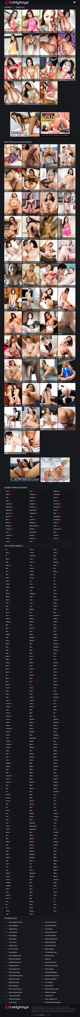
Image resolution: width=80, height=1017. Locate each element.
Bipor (8, 672)
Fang (8, 810)
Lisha (32, 697)
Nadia (32, 816)
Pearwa (56, 644)
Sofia (55, 754)
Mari (32, 725)
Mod (31, 794)
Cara (8, 710)
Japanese (34, 513)
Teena (56, 813)
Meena (32, 747)
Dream (9, 782)
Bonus (9, 684)
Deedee (9, 763)
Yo (55, 889)
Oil (55, 581)
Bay (7, 637)
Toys (56, 532)
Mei (31, 750)
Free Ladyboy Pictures (15, 922)
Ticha (56, 820)
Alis (7, 562)
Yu (54, 898)
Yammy (56, 879)
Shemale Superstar (51, 932)
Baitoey (9, 622)
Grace (8, 873)
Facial (9, 541)
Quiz (55, 700)
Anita (8, 587)
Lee (32, 672)
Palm (56, 603)
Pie (55, 656)
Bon (8, 681)
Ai (7, 556)
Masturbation (35, 526)
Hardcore (34, 507)
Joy (31, 590)
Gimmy (8, 848)
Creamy (9, 744)
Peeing (33, 535)
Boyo (8, 694)
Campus (9, 703)
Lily (31, 681)
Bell (8, 653)
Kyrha (32, 662)
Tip (54, 826)
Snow (55, 747)
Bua (8, 697)
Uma (55, 838)
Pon (55, 675)
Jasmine (33, 556)
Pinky (56, 666)
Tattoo (56, 522)
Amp (8, 578)
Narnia (32, 851)
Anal (8, 491)
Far (8, 813)
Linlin (32, 691)
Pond (56, 678)
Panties (33, 529)
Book (8, 688)
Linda (32, 688)
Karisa (32, 622)
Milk (32, 763)
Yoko (55, 892)
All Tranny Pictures (14, 972)
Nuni (55, 565)
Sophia (56, 766)
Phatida (56, 647)
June (32, 603)
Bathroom (10, 507)
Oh (54, 578)
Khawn (33, 640)
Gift (8, 838)
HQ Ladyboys (13, 939)
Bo (7, 675)
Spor (55, 772)
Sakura (56, 719)
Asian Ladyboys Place (15, 992)
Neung (32, 876)
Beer (8, 650)
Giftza (8, 842)
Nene (32, 870)
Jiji (31, 581)
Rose (55, 710)
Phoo (55, 653)
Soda (56, 750)
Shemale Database (14, 999)
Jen (32, 565)
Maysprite (33, 738)
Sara (55, 732)
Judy (32, 596)
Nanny (32, 845)
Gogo (8, 864)
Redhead (57, 491)
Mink (32, 779)
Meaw (32, 741)
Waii (55, 854)
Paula (56, 637)
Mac (31, 710)
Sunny (56, 785)
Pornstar (33, 538)
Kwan (32, 656)
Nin (31, 882)
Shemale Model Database (53, 1002)
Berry (8, 669)
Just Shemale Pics (50, 935)
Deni (8, 769)
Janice (32, 552)
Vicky (55, 848)
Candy (9, 706)
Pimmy (56, 662)
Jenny (32, 568)
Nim (32, 879)
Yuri (55, 908)
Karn (32, 625)
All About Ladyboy (50, 992)
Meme (32, 754)
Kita (32, 650)
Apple (8, 600)
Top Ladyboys (13, 932)
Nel (31, 867)
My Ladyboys (13, 935)
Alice (8, 559)
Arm (8, 609)
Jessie (32, 574)
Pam (55, 609)
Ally (8, 568)
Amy (8, 581)
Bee (8, 647)
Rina (55, 706)
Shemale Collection (51, 979)
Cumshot (10, 535)
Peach (56, 640)
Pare (55, 625)
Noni (31, 904)
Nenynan (33, 873)
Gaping (33, 500)
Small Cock (57, 504)
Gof (7, 860)
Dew (8, 772)
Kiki (31, 644)
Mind (32, 772)
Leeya (32, 675)
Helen (8, 889)
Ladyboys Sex (13, 945)
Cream (8, 741)
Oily (55, 584)
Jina (32, 584)
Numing (56, 562)
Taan (55, 794)
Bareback (10, 504)
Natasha (33, 854)
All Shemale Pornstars (52, 989)
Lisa (32, 694)
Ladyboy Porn (49, 995)
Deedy (8, 766)
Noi (31, 895)
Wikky (55, 870)
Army (8, 612)
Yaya (55, 882)
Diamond (9, 776)
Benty (8, 662)
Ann (8, 590)
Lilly (31, 678)
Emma (9, 794)
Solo (56, 513)
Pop (55, 688)
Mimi (32, 769)
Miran (32, 788)
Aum (8, 615)
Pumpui (56, 697)
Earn (8, 785)
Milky (32, 766)
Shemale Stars (49, 955)
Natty (33, 860)
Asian (9, 494)
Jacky (8, 911)
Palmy (55, 606)
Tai (55, 798)
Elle (8, 788)
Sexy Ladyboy (13, 952)
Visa (55, 851)
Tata (55, 810)
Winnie (56, 876)
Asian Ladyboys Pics (15, 955)
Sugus (55, 779)
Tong (55, 829)
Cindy (8, 735)
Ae (7, 549)
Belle (8, 659)
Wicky (56, 867)
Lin (31, 684)
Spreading (57, 516)
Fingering (33, 494)
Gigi (7, 845)
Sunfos (56, 782)
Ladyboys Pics (13, 929)
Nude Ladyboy (49, 949)
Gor (7, 867)
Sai (54, 716)
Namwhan (33, 829)
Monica (32, 804)
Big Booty (10, 510)
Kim (32, 647)
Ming (32, 776)
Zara (55, 911)
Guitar (8, 879)
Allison (9, 565)
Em (7, 791)
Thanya (56, 816)
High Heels (34, 510)
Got (8, 870)
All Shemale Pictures (51, 965)
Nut (55, 568)
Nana (32, 835)
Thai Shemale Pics (50, 922)
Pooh (56, 681)
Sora (55, 769)
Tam (55, 801)
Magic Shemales (14, 982)
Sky (55, 741)
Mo (31, 791)
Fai (7, 807)
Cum (8, 532)
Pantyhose (34, 532)
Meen (32, 744)
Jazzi (32, 562)
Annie (8, 596)
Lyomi (32, 706)
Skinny (56, 500)
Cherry (9, 725)
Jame (32, 549)
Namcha (33, 823)
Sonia (55, 763)
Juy (32, 606)
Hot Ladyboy (49, 929)
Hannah (9, 886)
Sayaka (56, 735)
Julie (32, 600)
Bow (8, 691)
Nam (32, 820)
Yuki (55, 904)
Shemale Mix (49, 985)
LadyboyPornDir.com (15, 962)
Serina (56, 738)
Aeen (8, 552)
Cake (8, 700)
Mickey (33, 757)
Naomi (32, 848)
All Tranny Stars (13, 949)
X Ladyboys (41, 1015)
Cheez (8, 722)
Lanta (32, 669)
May (32, 735)
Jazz (32, 559)
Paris (55, 628)
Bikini (9, 519)
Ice (7, 901)
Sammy (56, 722)
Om (55, 587)
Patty (56, 634)
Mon (31, 798)
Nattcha (33, 857)
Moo (32, 807)
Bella (8, 656)
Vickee (56, 845)
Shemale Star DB (50, 942)
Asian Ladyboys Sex (51, 999)
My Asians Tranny (14, 979)
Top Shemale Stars (51, 952)
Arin (8, 603)
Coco (8, 738)
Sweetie (56, 791)
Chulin (8, 732)
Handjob (33, 504)
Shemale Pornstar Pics (52, 975)
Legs (32, 516)
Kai (31, 612)
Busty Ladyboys (13, 925)
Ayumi (9, 618)
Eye (8, 804)
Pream (56, 694)
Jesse (32, 571)
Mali (31, 716)
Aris (8, 606)
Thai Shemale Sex (50, 945)
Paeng (56, 600)
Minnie (32, 782)
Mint (32, 785)
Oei (55, 574)
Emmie (8, 798)
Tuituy (55, 835)
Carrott (8, 713)
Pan (55, 612)
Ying (55, 886)
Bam (8, 628)
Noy (55, 556)
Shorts (56, 497)
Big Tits (9, 516)
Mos (32, 810)
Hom (8, 892)
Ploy (55, 669)
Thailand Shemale (14, 995)
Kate (31, 631)
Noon (56, 549)
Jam (8, 914)
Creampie (10, 529)
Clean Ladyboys (13, 985)
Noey (32, 892)
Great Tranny (13, 1002)
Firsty (8, 826)
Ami (8, 574)
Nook (32, 914)
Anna (8, 593)
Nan (32, 832)
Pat (55, 631)
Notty (55, 552)
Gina (8, 851)
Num (55, 559)
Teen (55, 526)
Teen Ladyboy (49, 969)
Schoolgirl (57, 494)
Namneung (33, 826)
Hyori (8, 898)
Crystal (8, 747)
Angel (8, 584)
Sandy (56, 728)
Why (55, 864)
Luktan (32, 700)
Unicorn (56, 842)
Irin (7, 904)
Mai (31, 713)
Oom (55, 593)
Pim (55, 659)
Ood (55, 590)
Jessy (32, 578)
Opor (55, 596)
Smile (56, 744)
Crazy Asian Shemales (16, 975)
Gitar (8, 854)
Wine (55, 873)
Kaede (32, 609)
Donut (8, 779)
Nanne (32, 842)
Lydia (32, 703)
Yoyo (55, 895)
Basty (8, 634)
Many (32, 722)
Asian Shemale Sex (15, 959)
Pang (56, 618)
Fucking (33, 497)
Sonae (56, 760)
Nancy (32, 838)
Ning (32, 886)
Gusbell (8, 882)
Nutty (56, 571)
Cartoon (9, 716)
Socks (56, 510)
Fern (8, 820)
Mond (32, 801)
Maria (32, 728)
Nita (31, 889)
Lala (31, 666)
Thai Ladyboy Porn (14, 969)
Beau (8, 640)
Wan (55, 857)
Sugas (56, 776)
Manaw (33, 719)
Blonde (9, 522)
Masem (33, 732)
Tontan (56, 832)
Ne (31, 864)
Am (8, 571)
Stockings (57, 519)
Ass (8, 497)
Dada (8, 750)
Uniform (56, 535)
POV (32, 541)
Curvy (8, 538)
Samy (56, 725)
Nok (31, 898)
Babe (8, 500)
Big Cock (10, 513)
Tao (55, 807)
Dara (8, 757)
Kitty (32, 653)
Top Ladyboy (49, 982)
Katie (32, 634)
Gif (7, 835)
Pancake (57, 615)
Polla (55, 672)
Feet (32, 491)
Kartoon (33, 628)
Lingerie (33, 519)
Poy (55, 691)
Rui (55, 713)
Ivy (7, 908)
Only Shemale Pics (50, 925)
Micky (32, 760)
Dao (8, 754)
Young (56, 538)
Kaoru (32, 615)
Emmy (9, 801)
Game (8, 832)
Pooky (55, 684)
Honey (9, 895)
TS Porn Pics (12, 942)
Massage (33, 522)
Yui (55, 901)
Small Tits (57, 507)
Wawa (56, 860)
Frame (9, 829)
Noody (32, 911)
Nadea (32, 813)
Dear (8, 760)
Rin (54, 703)
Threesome (58, 529)
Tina (55, 823)
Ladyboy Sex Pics (14, 965)
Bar (7, 631)
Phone (56, 650)
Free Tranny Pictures (15, 989)
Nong (32, 901)
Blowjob (9, 526)
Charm (8, 719)
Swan (56, 788)
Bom (8, 678)
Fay (8, 816)
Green (8, 876)
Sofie (56, 757)
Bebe (8, 644)
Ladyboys (48, 959)
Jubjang (33, 593)
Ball (8, 625)
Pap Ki (55, 622)
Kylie (31, 659)
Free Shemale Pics (50, 962)
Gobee (8, 857)
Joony (32, 587)
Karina (32, 618)
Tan (55, 804)
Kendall (32, 637)
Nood (32, 908)
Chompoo (10, 728)
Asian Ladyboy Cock (51, 939)
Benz (8, 666)
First (8, 823)
